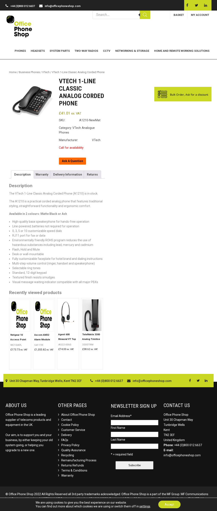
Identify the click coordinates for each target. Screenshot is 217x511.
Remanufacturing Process (78, 460)
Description (22, 174)
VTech (46, 72)
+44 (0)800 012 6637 (188, 445)
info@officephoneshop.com (63, 6)
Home (13, 72)
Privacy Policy (70, 445)
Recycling (67, 455)
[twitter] (196, 5)
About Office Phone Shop (78, 414)
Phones (20, 50)
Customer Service (73, 430)
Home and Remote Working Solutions (181, 50)
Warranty (42, 174)
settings (144, 506)
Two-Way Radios (86, 50)
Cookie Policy (70, 425)
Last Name (118, 439)
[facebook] (187, 5)
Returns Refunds (72, 465)
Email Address (121, 416)
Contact (66, 419)
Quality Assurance (73, 450)
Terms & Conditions (74, 470)
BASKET (179, 14)
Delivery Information (67, 174)
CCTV (106, 50)
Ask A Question (72, 161)
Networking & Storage (132, 50)
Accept (169, 504)
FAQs (64, 440)
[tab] (22, 174)
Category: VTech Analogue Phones (77, 130)
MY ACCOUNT (200, 14)
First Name (118, 427)
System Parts (60, 50)
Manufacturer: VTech (79, 140)
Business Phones (29, 72)
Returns (92, 174)
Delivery (66, 435)
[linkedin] (205, 5)
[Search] (145, 15)
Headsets (38, 50)
